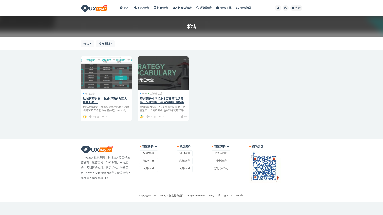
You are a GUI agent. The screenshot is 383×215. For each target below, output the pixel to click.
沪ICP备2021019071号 (230, 195)
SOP (126, 8)
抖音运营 (162, 8)
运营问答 (246, 8)
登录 (298, 8)
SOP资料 (148, 153)
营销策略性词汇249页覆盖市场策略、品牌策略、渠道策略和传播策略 (162, 102)
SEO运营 (143, 8)
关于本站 (148, 168)
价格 (86, 43)
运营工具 (226, 8)
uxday (211, 195)
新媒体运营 (185, 8)
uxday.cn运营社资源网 (172, 195)
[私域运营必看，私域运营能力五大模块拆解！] (106, 73)
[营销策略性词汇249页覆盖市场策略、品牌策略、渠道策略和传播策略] (163, 73)
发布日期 (104, 43)
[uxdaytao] (85, 117)
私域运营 (206, 8)
